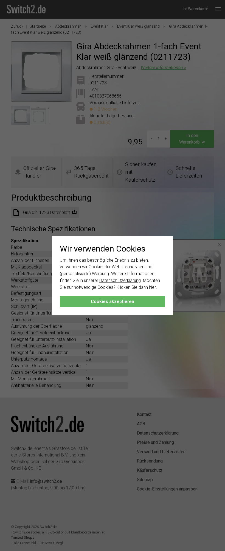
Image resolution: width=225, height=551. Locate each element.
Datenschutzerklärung (120, 280)
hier (152, 287)
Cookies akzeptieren (112, 301)
